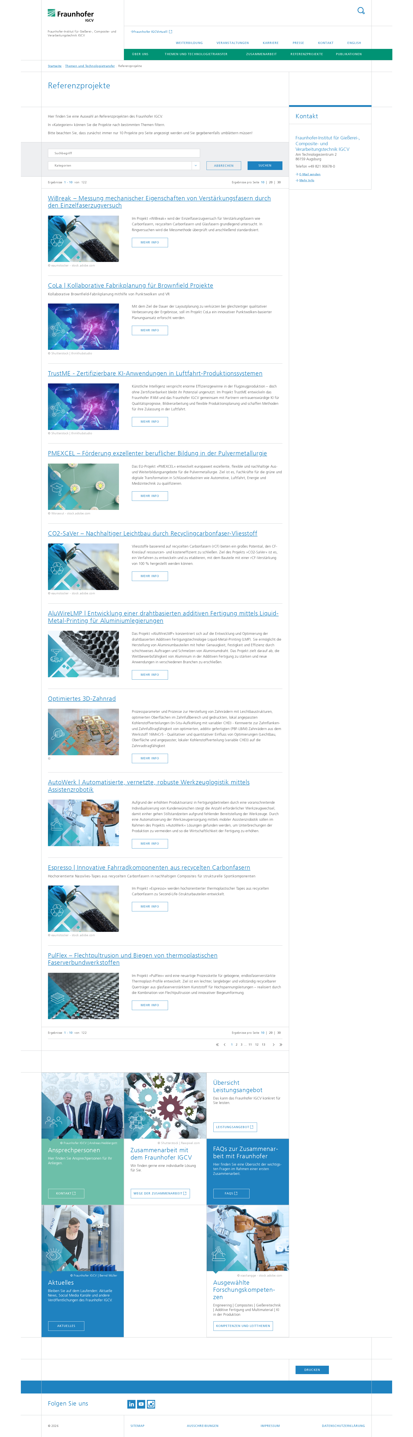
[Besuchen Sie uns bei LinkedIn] (131, 1404)
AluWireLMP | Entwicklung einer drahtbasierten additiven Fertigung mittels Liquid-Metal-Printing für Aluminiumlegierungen (163, 617)
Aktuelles (66, 1326)
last (279, 1044)
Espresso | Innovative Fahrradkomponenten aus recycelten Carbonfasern (149, 867)
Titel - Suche (361, 10)
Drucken (312, 1370)
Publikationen (349, 54)
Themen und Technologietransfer (196, 54)
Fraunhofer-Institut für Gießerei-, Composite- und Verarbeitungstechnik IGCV (82, 33)
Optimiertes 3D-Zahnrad (82, 698)
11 (250, 1044)
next (272, 1044)
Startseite (55, 66)
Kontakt (326, 43)
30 (279, 182)
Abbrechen (224, 166)
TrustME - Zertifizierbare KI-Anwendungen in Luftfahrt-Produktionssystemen (155, 373)
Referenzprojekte (307, 54)
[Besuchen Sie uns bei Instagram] (151, 1404)
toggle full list (196, 165)
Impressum (270, 1426)
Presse (298, 43)
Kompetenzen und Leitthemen (243, 1326)
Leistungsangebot (232, 1127)
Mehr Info (306, 180)
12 (257, 1044)
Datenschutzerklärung (343, 1426)
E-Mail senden (310, 174)
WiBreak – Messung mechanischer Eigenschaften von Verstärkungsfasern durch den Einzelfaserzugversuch (159, 202)
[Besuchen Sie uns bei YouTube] (141, 1404)
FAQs (229, 1193)
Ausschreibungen (203, 1426)
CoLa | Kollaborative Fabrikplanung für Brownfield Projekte (130, 285)
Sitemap (138, 1426)
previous (224, 1044)
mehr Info (150, 242)
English (354, 43)
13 (263, 1044)
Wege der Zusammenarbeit (158, 1193)
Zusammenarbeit (261, 54)
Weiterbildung (189, 43)
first (216, 1044)
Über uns (140, 54)
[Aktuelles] (83, 1239)
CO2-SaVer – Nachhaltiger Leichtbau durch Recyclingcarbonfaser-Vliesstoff (152, 533)
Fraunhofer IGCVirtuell (151, 31)
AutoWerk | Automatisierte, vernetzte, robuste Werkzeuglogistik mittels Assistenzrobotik (149, 785)
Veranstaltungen (233, 43)
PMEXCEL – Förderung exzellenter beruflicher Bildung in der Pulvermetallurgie (157, 453)
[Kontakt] (83, 1107)
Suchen (265, 165)
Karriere (271, 43)
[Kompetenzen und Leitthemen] (248, 1239)
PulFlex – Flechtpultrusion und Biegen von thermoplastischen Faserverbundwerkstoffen (132, 959)
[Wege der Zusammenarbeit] (165, 1107)
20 (271, 182)
